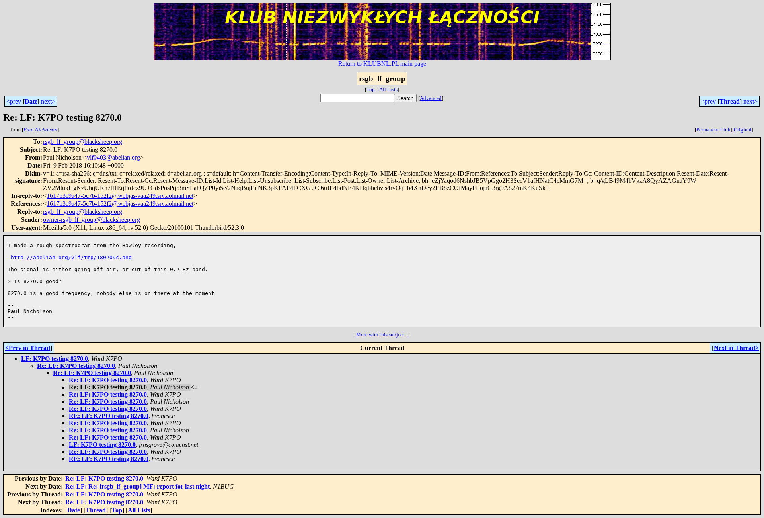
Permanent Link (713, 130)
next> (48, 101)
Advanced (431, 98)
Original (743, 130)
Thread (729, 101)
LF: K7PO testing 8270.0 (54, 358)
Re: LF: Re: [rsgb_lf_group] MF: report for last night (137, 486)
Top (370, 89)
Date (31, 101)
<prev (13, 101)
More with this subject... (382, 335)
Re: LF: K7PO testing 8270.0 (76, 365)
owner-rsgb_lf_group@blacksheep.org (91, 219)
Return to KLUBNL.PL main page (382, 63)
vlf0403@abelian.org (113, 157)
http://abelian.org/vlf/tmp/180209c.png (71, 257)
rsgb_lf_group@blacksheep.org (82, 141)
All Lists (388, 89)
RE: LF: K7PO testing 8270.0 (108, 415)
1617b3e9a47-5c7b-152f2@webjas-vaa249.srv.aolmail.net (120, 195)
